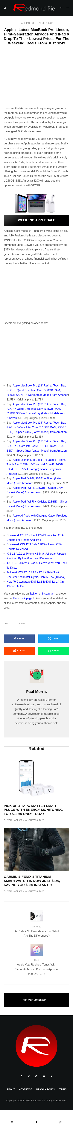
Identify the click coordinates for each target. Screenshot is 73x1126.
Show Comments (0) (34, 1000)
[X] (29, 1076)
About (11, 1089)
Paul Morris (27, 23)
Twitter (33, 593)
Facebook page (22, 598)
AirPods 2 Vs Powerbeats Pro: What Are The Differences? (36, 931)
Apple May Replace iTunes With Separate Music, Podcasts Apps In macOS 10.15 (36, 967)
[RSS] (51, 1076)
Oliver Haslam (13, 820)
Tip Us (62, 1089)
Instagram (48, 593)
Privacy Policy (45, 1089)
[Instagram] (36, 1076)
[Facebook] (21, 1076)
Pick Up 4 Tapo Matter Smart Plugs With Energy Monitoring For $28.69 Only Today (33, 810)
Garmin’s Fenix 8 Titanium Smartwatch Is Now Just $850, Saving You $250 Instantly (32, 881)
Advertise (25, 1089)
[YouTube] (44, 1076)
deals (22, 623)
